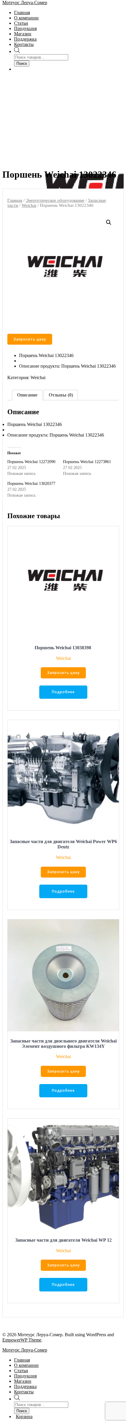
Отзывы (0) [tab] (61, 394)
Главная (22, 12)
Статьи (21, 23)
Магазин (22, 33)
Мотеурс (24, 2)
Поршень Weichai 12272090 (31, 462)
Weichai (29, 205)
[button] (108, 222)
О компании (26, 17)
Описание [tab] (27, 394)
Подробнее (63, 691)
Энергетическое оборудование (55, 200)
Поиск (21, 63)
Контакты (24, 44)
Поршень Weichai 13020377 (32, 483)
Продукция (25, 28)
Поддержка (25, 39)
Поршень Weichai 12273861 (87, 462)
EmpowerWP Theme (21, 1339)
